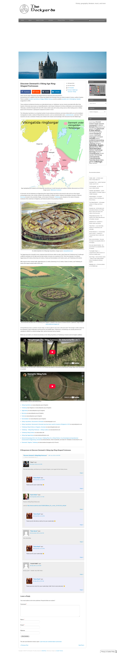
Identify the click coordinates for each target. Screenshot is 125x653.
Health (92, 138)
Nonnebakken (25, 418)
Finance (97, 133)
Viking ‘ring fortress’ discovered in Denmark (32, 421)
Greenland (99, 137)
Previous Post (24, 645)
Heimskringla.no (92, 196)
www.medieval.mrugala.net (52, 324)
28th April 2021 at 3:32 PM (38, 479)
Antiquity (93, 125)
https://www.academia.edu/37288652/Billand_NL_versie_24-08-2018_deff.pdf (46, 505)
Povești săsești (92, 231)
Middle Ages (75, 89)
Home (22, 20)
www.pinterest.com (68, 251)
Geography (71, 87)
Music (97, 146)
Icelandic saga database (94, 190)
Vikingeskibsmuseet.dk (94, 215)
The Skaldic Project (93, 251)
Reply (81, 473)
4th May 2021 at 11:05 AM (35, 565)
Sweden (91, 155)
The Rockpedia (92, 186)
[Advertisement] (62, 37)
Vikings (74, 91)
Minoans (92, 147)
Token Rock (92, 225)
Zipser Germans (93, 163)
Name (22, 619)
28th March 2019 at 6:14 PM (36, 464)
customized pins (70, 115)
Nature (100, 146)
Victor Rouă (37, 477)
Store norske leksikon (94, 239)
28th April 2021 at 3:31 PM (38, 548)
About (30, 20)
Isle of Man (101, 141)
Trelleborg (57, 197)
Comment (23, 604)
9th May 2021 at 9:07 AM (38, 581)
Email (22, 625)
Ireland (95, 142)
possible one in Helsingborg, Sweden (71, 99)
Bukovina (98, 127)
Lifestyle (92, 143)
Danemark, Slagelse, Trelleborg (30, 442)
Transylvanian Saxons (94, 159)
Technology (98, 155)
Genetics (91, 135)
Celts (95, 128)
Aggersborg (25, 410)
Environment (92, 131)
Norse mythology (96, 150)
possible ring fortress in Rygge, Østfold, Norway (41, 99)
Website (22, 630)
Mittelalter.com (92, 264)
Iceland (92, 140)
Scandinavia (94, 153)
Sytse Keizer (33, 494)
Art (97, 125)
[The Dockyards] (38, 3)
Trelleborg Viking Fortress (28, 432)
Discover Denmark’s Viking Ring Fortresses (35, 455)
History (98, 138)
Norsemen (70, 91)
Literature (50, 20)
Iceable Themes (59, 650)
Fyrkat (23, 416)
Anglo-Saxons (99, 124)
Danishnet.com (92, 221)
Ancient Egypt (92, 122)
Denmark (70, 89)
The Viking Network (93, 202)
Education (94, 130)
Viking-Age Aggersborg (27, 435)
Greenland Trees (93, 182)
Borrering (22, 197)
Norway (92, 152)
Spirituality (101, 153)
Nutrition (98, 151)
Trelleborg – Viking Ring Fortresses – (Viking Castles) (35, 429)
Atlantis (101, 125)
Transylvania (94, 157)
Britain (92, 127)
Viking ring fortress (26, 405)
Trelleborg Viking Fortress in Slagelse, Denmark (34, 427)
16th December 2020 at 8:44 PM (37, 533)
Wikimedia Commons (56, 190)
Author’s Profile (40, 20)
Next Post (81, 645)
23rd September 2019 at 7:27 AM (37, 496)
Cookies (71, 20)
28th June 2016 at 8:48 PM (54, 455)
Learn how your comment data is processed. (51, 641)
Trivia (97, 160)
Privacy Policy (61, 20)
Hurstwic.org (92, 208)
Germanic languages (95, 136)
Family (96, 131)
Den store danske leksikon (95, 245)
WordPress (44, 650)
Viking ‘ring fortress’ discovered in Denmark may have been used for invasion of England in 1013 (46, 424)
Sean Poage (92, 256)
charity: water (92, 178)
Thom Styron (33, 531)
